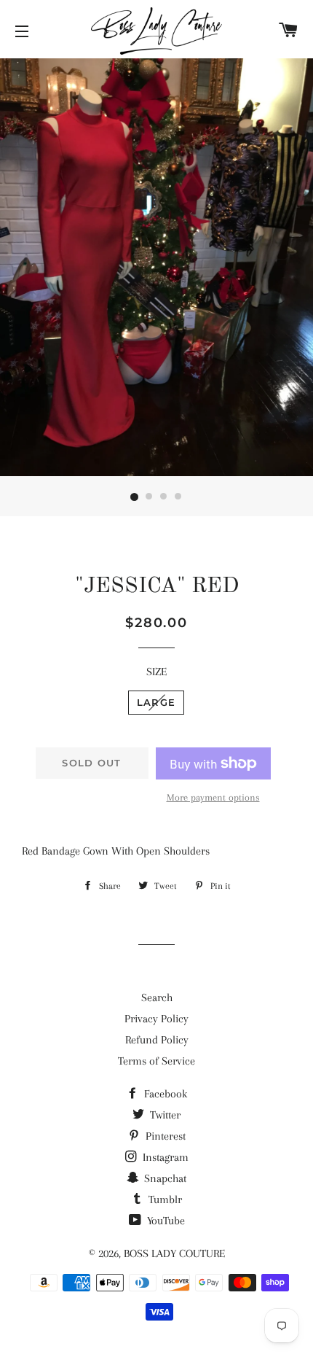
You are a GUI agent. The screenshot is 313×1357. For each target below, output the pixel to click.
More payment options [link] (213, 797)
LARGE (156, 702)
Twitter (164, 1114)
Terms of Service (156, 1061)
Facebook (164, 1093)
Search (157, 997)
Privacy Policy (156, 1018)
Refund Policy (157, 1039)
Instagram (164, 1157)
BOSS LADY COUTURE (174, 1253)
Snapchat (163, 1178)
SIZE (156, 671)
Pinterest (164, 1136)
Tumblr (164, 1199)
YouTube (164, 1220)
